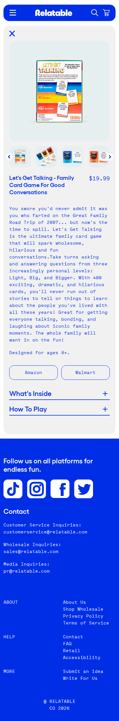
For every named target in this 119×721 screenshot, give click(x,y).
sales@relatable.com (30, 551)
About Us (74, 602)
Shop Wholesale (83, 609)
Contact (73, 636)
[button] (94, 12)
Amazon (33, 372)
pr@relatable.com (26, 571)
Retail (71, 650)
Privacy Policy (83, 616)
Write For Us (80, 678)
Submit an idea (83, 671)
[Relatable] (53, 13)
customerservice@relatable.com (45, 532)
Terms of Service (86, 623)
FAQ (67, 643)
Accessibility (82, 657)
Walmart (85, 372)
